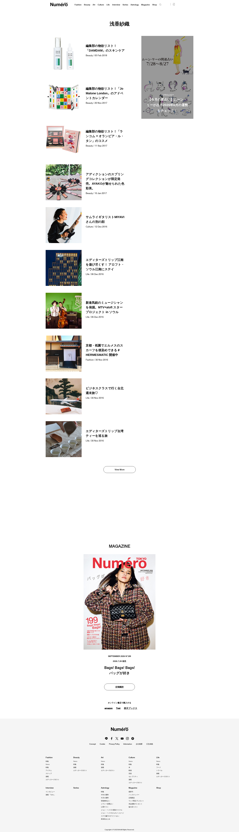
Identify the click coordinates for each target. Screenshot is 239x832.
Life (108, 5)
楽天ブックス (130, 708)
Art (94, 5)
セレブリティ (133, 776)
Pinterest (132, 738)
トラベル (159, 770)
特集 (47, 761)
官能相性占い (105, 801)
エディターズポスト (52, 779)
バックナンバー (134, 795)
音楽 (130, 773)
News (48, 764)
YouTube (122, 738)
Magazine (145, 5)
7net (118, 708)
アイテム (49, 770)
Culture (101, 5)
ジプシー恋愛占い (107, 804)
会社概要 (139, 744)
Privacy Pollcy (114, 744)
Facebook (111, 738)
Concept (92, 744)
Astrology (135, 5)
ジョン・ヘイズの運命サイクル (111, 810)
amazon (109, 708)
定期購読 (119, 687)
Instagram (127, 738)
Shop (154, 5)
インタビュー (50, 792)
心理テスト (105, 807)
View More (119, 469)
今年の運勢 (105, 795)
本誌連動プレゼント (135, 804)
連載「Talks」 (50, 795)
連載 (47, 776)
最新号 (131, 792)
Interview (116, 5)
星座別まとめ (105, 819)
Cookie (102, 744)
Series (125, 5)
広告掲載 (149, 744)
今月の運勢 (105, 798)
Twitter (116, 738)
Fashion (78, 5)
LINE (106, 738)
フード (158, 767)
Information (127, 744)
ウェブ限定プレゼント (136, 801)
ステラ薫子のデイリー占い (110, 816)
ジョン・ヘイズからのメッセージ (112, 813)
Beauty (87, 5)
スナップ (49, 773)
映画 (130, 770)
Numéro (59, 4)
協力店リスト (133, 807)
